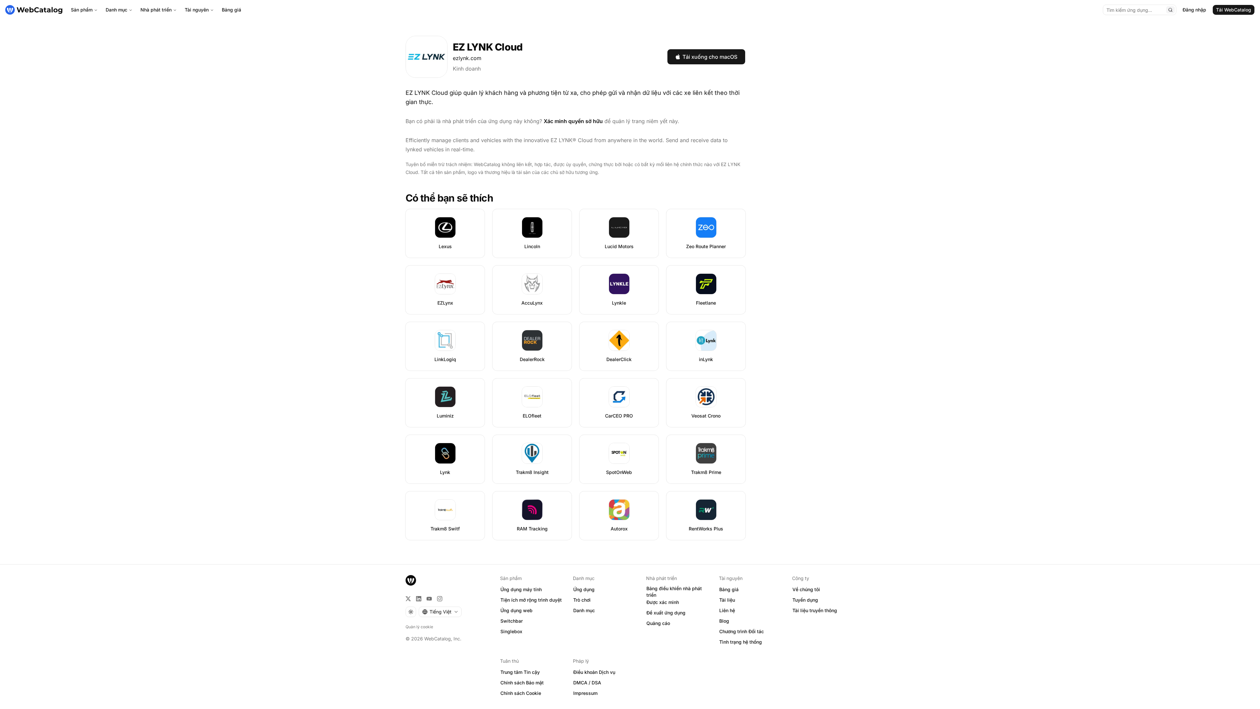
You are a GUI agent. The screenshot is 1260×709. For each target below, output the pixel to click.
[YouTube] (429, 598)
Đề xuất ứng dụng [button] (665, 612)
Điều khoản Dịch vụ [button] (594, 672)
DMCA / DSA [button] (587, 682)
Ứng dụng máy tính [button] (521, 589)
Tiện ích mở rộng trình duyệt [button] (531, 600)
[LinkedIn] (418, 598)
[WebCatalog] (411, 580)
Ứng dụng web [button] (516, 610)
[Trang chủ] (33, 10)
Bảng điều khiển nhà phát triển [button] (674, 592)
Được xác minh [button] (662, 602)
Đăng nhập (1194, 9)
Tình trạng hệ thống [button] (740, 642)
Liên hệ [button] (727, 610)
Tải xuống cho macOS (709, 57)
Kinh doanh (467, 68)
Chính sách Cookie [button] (520, 693)
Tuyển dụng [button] (805, 600)
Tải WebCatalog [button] (1233, 9)
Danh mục (116, 9)
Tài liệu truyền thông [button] (814, 610)
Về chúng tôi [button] (806, 589)
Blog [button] (724, 621)
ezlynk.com (467, 58)
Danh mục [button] (584, 610)
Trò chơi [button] (582, 600)
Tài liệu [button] (727, 600)
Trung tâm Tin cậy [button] (520, 672)
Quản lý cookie (419, 626)
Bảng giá (231, 9)
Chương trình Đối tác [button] (741, 631)
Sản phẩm (82, 9)
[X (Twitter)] (408, 598)
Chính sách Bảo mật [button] (522, 682)
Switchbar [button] (511, 621)
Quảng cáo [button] (658, 623)
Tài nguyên (197, 9)
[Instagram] (439, 598)
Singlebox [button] (511, 631)
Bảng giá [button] (729, 589)
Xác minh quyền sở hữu (573, 121)
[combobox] (440, 612)
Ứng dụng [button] (584, 589)
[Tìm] (1170, 10)
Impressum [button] (585, 693)
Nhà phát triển (156, 9)
